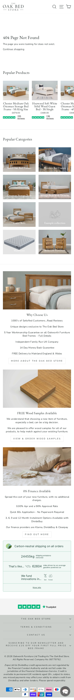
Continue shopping (13, 49)
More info (37, 587)
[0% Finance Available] (37, 466)
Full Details (45, 335)
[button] (65, 691)
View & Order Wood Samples (37, 438)
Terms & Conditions (36, 627)
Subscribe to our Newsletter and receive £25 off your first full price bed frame (36, 646)
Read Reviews (55, 320)
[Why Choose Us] (37, 290)
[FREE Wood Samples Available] (37, 388)
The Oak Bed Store (36, 619)
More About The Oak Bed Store (37, 360)
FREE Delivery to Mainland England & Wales (37, 353)
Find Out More (37, 534)
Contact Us (36, 635)
